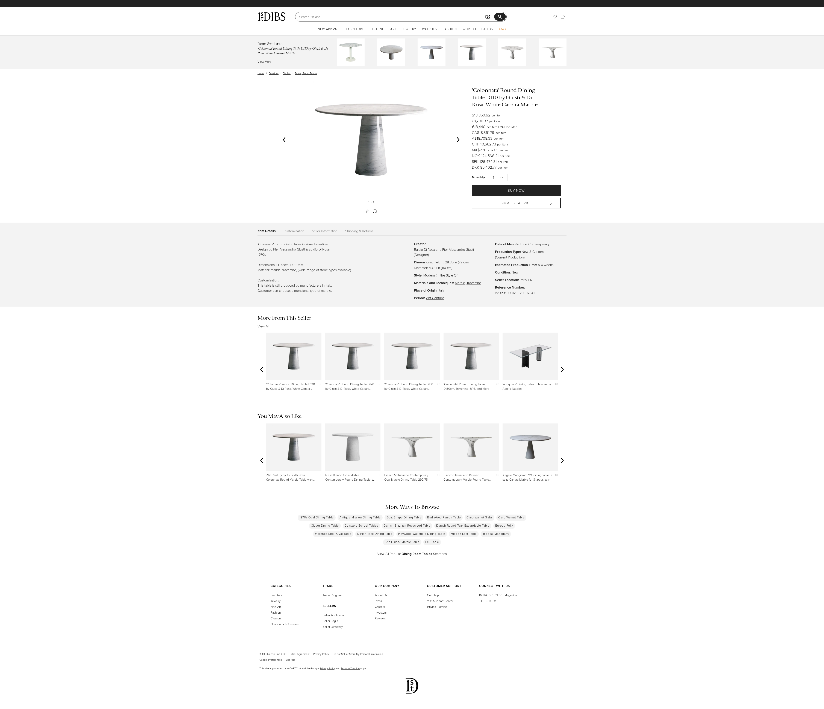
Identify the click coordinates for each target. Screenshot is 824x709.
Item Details (267, 230)
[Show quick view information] (319, 384)
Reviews (380, 618)
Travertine (474, 282)
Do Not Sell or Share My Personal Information (358, 654)
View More (264, 62)
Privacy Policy (321, 654)
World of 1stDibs (478, 29)
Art (393, 29)
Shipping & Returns (359, 231)
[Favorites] (555, 17)
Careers (380, 607)
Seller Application (334, 615)
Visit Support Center (440, 601)
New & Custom (533, 251)
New (515, 272)
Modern (429, 275)
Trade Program (332, 595)
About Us (381, 595)
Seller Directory (333, 627)
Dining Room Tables (306, 73)
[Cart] (563, 17)
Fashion (450, 29)
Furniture (355, 29)
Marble (460, 282)
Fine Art (276, 607)
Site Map (290, 660)
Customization (293, 231)
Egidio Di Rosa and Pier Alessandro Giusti (444, 249)
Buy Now (516, 190)
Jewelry (409, 29)
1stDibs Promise (437, 607)
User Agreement (300, 654)
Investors (380, 612)
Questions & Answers (284, 624)
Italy (441, 290)
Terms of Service (350, 668)
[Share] (367, 211)
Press (378, 601)
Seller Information (325, 231)
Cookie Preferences (270, 660)
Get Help (433, 595)
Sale (502, 29)
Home (261, 73)
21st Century (435, 297)
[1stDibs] (271, 16)
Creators (276, 618)
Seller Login (330, 621)
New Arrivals (329, 29)
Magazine (498, 595)
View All (263, 326)
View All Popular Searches (412, 553)
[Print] (374, 211)
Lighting (377, 29)
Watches (429, 29)
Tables (287, 73)
